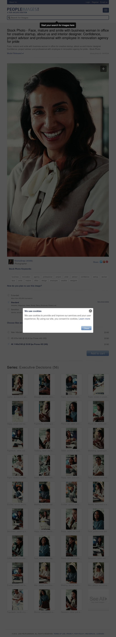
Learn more (84, 318)
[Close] (90, 311)
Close (86, 328)
